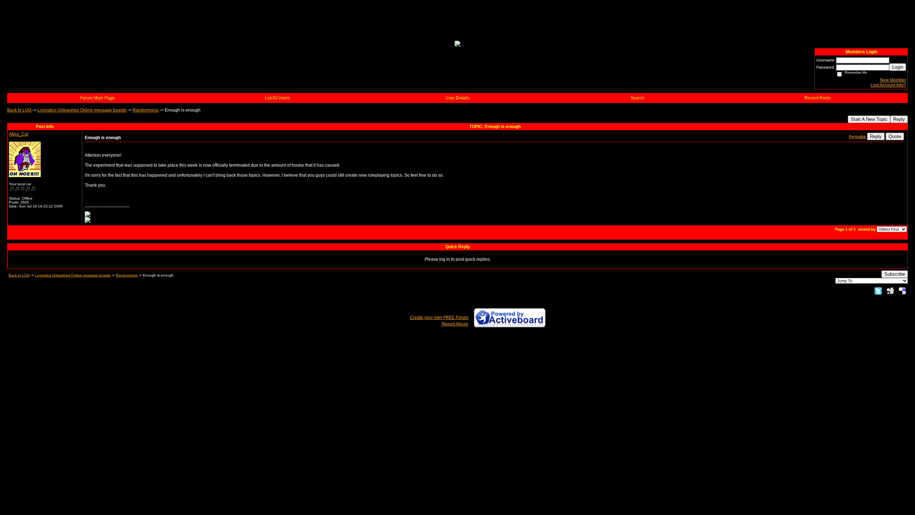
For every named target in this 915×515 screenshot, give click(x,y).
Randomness (146, 110)
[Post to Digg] (890, 290)
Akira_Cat (18, 134)
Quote (895, 136)
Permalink (857, 136)
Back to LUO (19, 110)
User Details (457, 97)
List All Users (277, 97)
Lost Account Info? (888, 85)
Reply (899, 119)
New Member (893, 80)
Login (897, 67)
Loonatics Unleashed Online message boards (82, 110)
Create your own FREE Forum (439, 317)
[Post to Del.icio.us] (902, 290)
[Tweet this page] (878, 290)
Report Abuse (455, 324)
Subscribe (894, 274)
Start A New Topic (869, 119)
